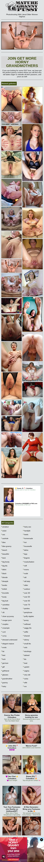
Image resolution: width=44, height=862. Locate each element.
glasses (4, 675)
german (4, 663)
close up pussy (7, 616)
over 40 (26, 593)
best (3, 558)
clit (2, 612)
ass (3, 534)
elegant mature (7, 644)
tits (24, 659)
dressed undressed (9, 640)
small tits (27, 644)
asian (3, 531)
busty (3, 597)
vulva (25, 679)
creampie (5, 628)
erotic (4, 647)
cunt (3, 632)
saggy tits (27, 628)
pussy (26, 620)
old (24, 577)
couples (4, 624)
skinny (26, 640)
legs (25, 554)
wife (25, 683)
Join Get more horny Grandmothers (22, 62)
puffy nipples (28, 616)
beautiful (5, 554)
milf (25, 566)
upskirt (26, 667)
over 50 (26, 597)
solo (25, 647)
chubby (4, 608)
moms (26, 570)
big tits (4, 566)
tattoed (26, 655)
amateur (5, 527)
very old (26, 675)
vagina (26, 671)
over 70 (26, 605)
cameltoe (5, 605)
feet (3, 655)
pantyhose (27, 612)
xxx (25, 686)
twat (25, 663)
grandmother (6, 679)
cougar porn (6, 620)
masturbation (28, 562)
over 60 (26, 601)
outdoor (26, 589)
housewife (27, 546)
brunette (5, 593)
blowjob (4, 581)
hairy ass (27, 527)
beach (4, 550)
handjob (26, 531)
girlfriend (5, 671)
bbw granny (6, 546)
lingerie (26, 558)
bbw (3, 542)
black (3, 573)
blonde (4, 577)
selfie (25, 632)
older (25, 585)
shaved (26, 636)
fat (2, 651)
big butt (4, 601)
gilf (3, 667)
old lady (26, 581)
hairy (3, 686)
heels (25, 534)
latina (25, 550)
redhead (27, 624)
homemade (28, 538)
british (4, 589)
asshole (4, 538)
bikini (3, 570)
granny (4, 683)
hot (25, 542)
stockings (27, 651)
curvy (3, 636)
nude (25, 573)
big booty (5, 562)
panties (26, 608)
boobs (4, 585)
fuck (3, 659)
